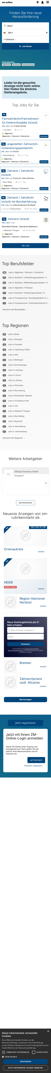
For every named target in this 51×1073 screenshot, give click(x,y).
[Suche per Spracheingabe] (5, 25)
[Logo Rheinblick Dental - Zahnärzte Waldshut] (46, 220)
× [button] (48, 1031)
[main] (25, 396)
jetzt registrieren (25, 722)
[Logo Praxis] (46, 145)
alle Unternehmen (25, 503)
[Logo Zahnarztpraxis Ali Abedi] (46, 198)
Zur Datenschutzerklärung (26, 1048)
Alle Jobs (6, 126)
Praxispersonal (28, 65)
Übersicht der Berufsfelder (13, 309)
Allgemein (6, 65)
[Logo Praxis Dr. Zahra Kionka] (46, 172)
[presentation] (37, 2)
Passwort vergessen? (33, 766)
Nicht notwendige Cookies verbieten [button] (25, 1068)
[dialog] (25, 1051)
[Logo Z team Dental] (46, 115)
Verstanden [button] (25, 1061)
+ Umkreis (8, 39)
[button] (46, 39)
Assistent (16, 65)
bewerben (44, 136)
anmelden (36, 760)
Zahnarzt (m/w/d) (18, 219)
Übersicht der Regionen (12, 438)
